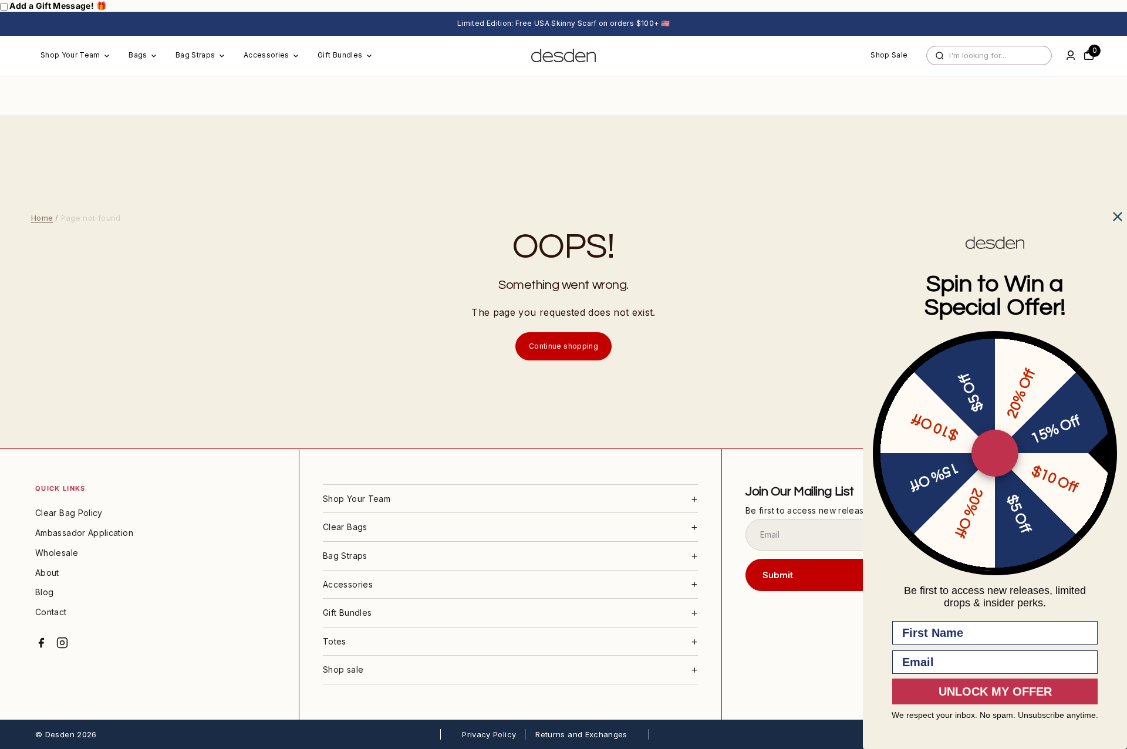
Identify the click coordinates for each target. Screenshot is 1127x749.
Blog (44, 592)
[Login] (1070, 55)
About (47, 573)
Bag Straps (195, 54)
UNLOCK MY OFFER (995, 691)
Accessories (266, 54)
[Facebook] (41, 643)
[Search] (939, 55)
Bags (138, 54)
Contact (51, 612)
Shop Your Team (70, 54)
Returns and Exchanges (581, 734)
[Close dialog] (1117, 216)
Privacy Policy (489, 734)
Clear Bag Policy (69, 513)
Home (42, 217)
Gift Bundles (340, 54)
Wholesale (56, 553)
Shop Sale (888, 54)
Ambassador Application (84, 533)
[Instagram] (62, 643)
